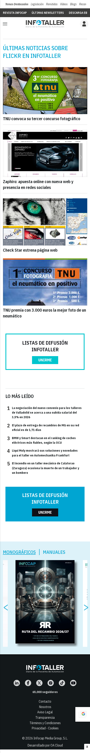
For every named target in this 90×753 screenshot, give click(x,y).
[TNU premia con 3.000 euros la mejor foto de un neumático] (45, 282)
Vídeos (64, 4)
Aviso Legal (45, 712)
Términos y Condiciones (45, 723)
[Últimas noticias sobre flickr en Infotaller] (45, 23)
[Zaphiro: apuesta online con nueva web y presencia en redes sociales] (45, 153)
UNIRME (45, 360)
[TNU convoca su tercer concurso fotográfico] (45, 90)
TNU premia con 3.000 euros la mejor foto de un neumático (44, 313)
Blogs (73, 4)
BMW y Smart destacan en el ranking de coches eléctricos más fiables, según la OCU (41, 440)
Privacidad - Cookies (45, 728)
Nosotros (45, 707)
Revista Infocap (15, 13)
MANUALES (54, 552)
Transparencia (45, 717)
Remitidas (52, 4)
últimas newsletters (48, 13)
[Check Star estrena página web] (45, 222)
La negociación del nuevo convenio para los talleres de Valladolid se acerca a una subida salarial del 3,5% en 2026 (44, 412)
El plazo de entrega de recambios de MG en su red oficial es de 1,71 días (43, 427)
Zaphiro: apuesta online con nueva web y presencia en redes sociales (38, 184)
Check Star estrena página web (30, 250)
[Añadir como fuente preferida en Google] (82, 714)
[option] (45, 602)
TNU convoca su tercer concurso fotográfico (41, 118)
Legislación (37, 4)
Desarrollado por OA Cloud (45, 745)
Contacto (45, 701)
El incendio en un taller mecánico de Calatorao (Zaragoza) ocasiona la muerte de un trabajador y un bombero (43, 468)
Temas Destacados (16, 4)
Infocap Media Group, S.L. (50, 738)
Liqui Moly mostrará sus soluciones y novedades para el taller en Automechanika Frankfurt (42, 452)
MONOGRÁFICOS (19, 552)
